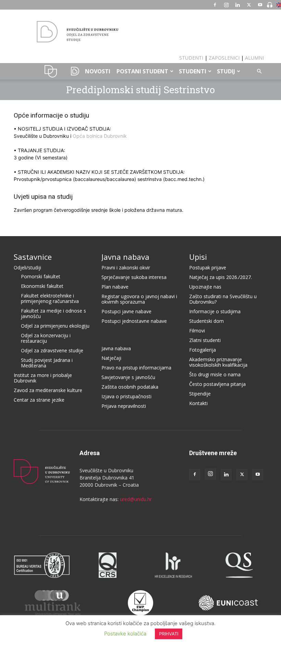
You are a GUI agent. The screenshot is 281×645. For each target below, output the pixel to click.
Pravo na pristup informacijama (136, 367)
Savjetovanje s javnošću (128, 377)
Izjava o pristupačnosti (126, 396)
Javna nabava (125, 257)
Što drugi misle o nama (215, 374)
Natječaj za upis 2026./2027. (220, 277)
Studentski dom (206, 321)
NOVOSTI (97, 71)
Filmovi (197, 330)
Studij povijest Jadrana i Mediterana (47, 363)
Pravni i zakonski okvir (125, 267)
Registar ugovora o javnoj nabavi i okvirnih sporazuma (139, 299)
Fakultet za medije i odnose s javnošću (53, 313)
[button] (259, 71)
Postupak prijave (207, 267)
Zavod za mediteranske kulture (48, 390)
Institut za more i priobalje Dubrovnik (43, 378)
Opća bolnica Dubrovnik (100, 136)
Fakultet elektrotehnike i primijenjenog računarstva (50, 298)
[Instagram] (226, 5)
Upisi (198, 257)
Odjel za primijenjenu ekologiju (55, 325)
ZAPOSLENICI (224, 57)
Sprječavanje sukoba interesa (134, 277)
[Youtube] (260, 5)
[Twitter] (249, 5)
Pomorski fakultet (40, 276)
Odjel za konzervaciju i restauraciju (46, 338)
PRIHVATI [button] (168, 633)
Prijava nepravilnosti (123, 406)
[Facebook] (215, 5)
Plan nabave (115, 286)
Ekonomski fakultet (42, 286)
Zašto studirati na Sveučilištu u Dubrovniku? (223, 299)
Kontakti (198, 403)
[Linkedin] (237, 5)
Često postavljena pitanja (217, 384)
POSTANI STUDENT (142, 71)
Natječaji (111, 358)
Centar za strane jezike (39, 400)
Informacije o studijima (215, 311)
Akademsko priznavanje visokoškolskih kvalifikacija (218, 362)
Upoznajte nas (205, 286)
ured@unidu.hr (136, 499)
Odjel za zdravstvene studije (52, 350)
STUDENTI (191, 57)
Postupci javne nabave (126, 311)
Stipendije (200, 393)
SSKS (72, 71)
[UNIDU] (140, 32)
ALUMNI (254, 57)
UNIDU (51, 71)
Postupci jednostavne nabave (134, 321)
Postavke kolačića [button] (125, 633)
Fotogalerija (202, 349)
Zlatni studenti (205, 340)
